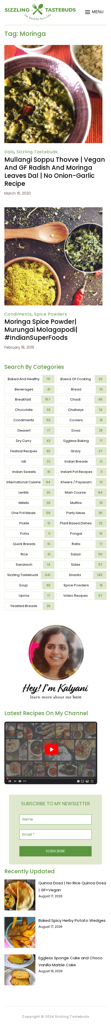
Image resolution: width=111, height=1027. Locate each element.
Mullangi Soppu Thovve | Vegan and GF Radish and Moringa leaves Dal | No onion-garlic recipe (54, 171)
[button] (94, 12)
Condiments (18, 314)
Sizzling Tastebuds (37, 152)
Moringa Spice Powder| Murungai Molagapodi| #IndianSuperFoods (40, 329)
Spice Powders (50, 314)
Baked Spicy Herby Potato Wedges (72, 920)
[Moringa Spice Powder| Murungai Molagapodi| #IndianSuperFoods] (53, 211)
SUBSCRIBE (55, 851)
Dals (9, 152)
